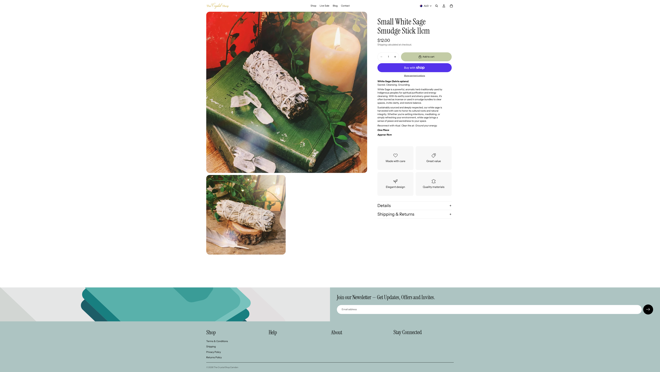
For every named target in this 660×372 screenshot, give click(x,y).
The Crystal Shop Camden (226, 367)
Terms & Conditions (217, 341)
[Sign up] (648, 309)
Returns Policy (214, 357)
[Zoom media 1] (286, 92)
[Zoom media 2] (246, 215)
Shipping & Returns (395, 214)
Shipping (211, 346)
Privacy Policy (213, 352)
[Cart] (451, 6)
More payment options (414, 75)
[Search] (436, 6)
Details (384, 205)
